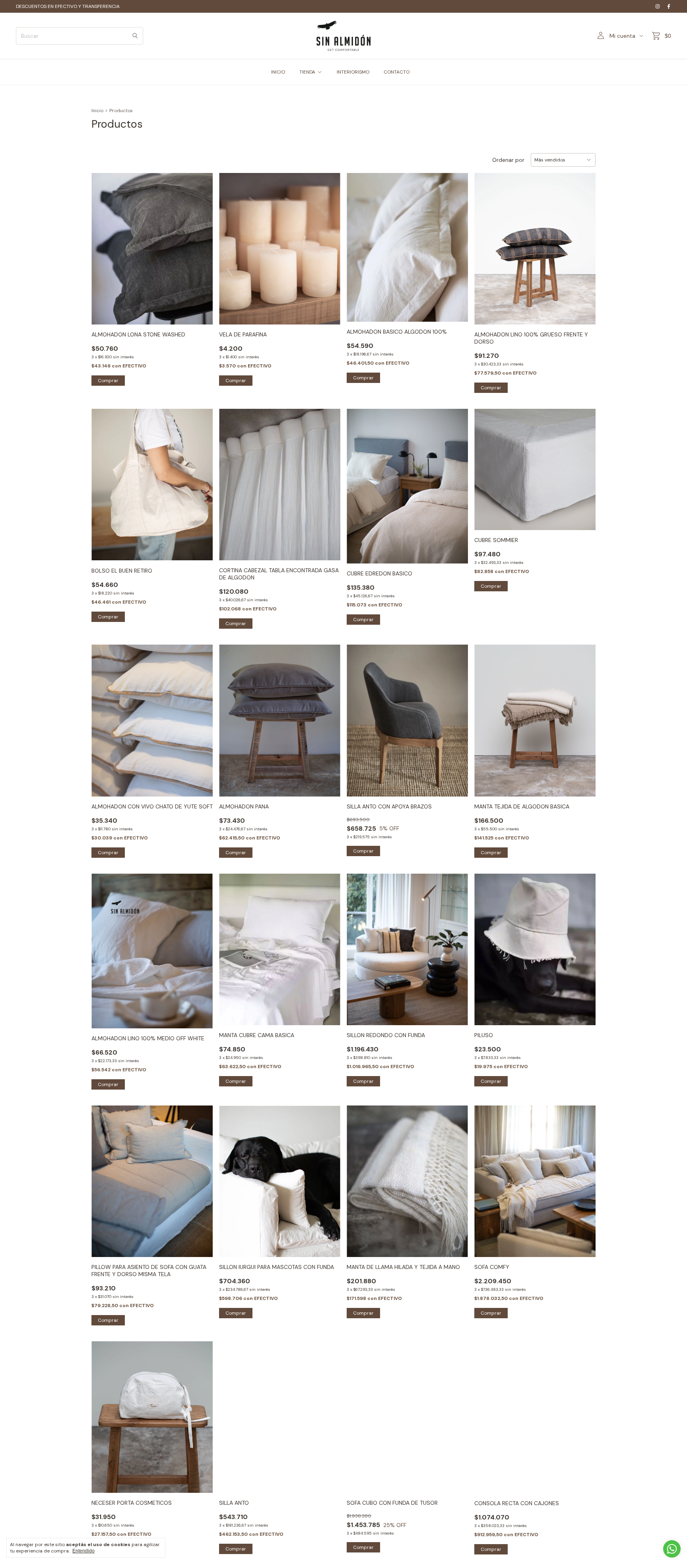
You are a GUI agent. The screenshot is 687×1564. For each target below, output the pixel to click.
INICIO (278, 72)
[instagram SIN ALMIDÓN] (657, 6)
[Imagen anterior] (231, 244)
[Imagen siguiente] (328, 244)
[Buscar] (135, 36)
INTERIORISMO (353, 72)
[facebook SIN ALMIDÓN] (668, 6)
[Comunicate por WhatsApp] (672, 1549)
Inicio (97, 110)
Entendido (83, 1551)
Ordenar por (508, 159)
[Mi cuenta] (601, 35)
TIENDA (307, 72)
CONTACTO (396, 72)
